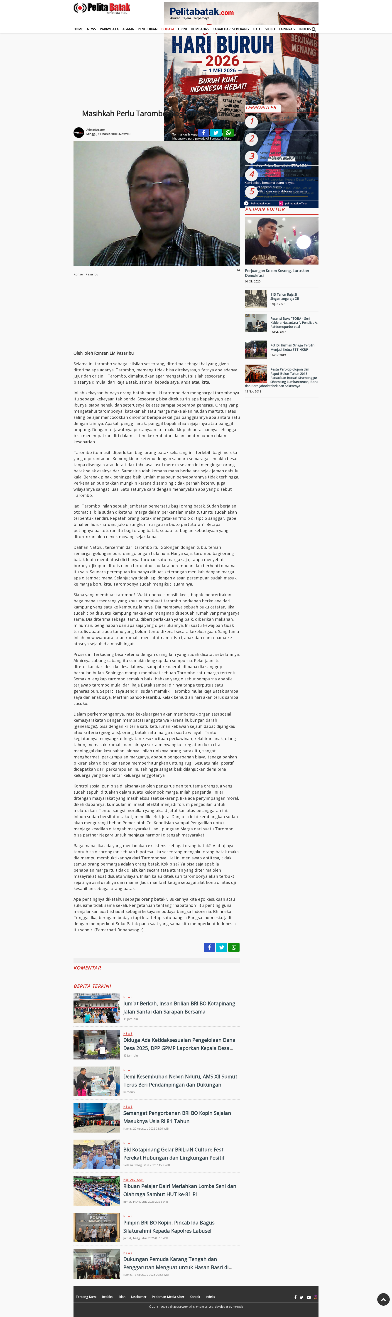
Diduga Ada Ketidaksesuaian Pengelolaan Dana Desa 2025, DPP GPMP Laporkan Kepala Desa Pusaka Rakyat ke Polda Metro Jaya (179, 1047)
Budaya (167, 29)
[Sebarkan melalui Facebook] (203, 133)
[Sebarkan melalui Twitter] (216, 133)
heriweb (238, 1307)
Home (78, 29)
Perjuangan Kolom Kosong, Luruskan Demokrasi (277, 273)
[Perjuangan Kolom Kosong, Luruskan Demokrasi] (281, 256)
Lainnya (285, 29)
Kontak (195, 1297)
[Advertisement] (196, 65)
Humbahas (200, 29)
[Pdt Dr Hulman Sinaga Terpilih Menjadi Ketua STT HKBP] (256, 352)
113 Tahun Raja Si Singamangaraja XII (284, 296)
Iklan (122, 1297)
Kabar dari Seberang (231, 29)
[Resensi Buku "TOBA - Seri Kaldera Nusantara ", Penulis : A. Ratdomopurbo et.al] (256, 325)
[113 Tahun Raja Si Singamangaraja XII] (256, 301)
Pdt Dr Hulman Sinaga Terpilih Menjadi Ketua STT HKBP (292, 347)
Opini (182, 29)
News (91, 29)
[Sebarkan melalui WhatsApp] (228, 133)
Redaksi (107, 1297)
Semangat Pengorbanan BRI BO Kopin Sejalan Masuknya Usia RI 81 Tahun (288, 155)
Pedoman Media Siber (168, 1297)
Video (270, 29)
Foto (257, 29)
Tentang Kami (86, 1297)
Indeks (305, 29)
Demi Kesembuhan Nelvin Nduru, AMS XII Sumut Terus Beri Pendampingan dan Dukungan (288, 139)
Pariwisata (109, 29)
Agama (128, 29)
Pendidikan (147, 29)
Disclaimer (138, 1297)
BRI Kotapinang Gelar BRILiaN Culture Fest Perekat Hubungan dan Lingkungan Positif (288, 122)
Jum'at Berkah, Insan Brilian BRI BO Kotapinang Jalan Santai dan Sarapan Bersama (287, 192)
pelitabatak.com (178, 1307)
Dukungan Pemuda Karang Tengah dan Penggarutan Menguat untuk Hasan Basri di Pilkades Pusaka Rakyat (176, 1267)
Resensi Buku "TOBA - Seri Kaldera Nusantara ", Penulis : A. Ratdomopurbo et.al (294, 322)
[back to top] (383, 1299)
